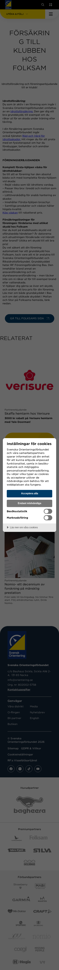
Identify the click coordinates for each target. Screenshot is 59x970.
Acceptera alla (29, 493)
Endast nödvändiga (29, 503)
